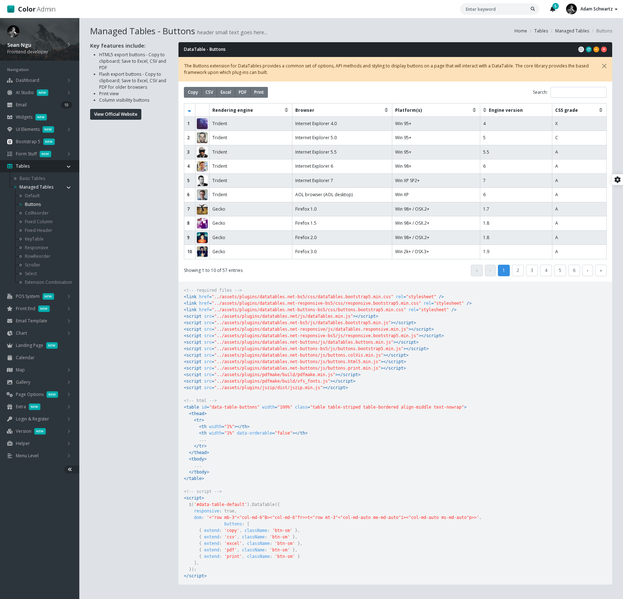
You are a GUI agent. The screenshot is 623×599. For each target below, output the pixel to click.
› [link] (587, 270)
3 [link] (532, 270)
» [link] (601, 270)
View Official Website (115, 114)
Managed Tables (572, 31)
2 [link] (518, 270)
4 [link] (546, 270)
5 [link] (560, 270)
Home (520, 31)
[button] (190, 110)
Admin (37, 9)
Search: (540, 92)
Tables (541, 31)
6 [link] (574, 270)
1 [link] (504, 270)
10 (189, 251)
